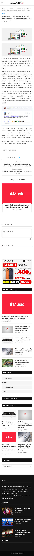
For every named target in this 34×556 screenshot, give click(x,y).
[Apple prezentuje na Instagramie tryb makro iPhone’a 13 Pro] (7, 363)
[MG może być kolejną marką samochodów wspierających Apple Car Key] (7, 351)
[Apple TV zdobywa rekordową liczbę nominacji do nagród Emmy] (7, 533)
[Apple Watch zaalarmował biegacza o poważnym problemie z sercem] (7, 329)
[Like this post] (20, 157)
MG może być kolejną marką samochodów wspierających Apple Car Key (23, 351)
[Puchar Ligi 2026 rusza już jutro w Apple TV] (7, 511)
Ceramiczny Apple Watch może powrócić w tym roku (23, 339)
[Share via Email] (27, 157)
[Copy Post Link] (25, 157)
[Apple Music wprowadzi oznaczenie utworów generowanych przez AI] (17, 193)
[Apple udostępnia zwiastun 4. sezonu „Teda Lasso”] (7, 522)
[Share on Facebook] (22, 157)
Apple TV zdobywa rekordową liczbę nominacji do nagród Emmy (23, 532)
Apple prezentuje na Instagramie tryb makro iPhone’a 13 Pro (22, 362)
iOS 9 (4, 150)
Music (11, 9)
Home (3, 9)
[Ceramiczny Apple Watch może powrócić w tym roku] (7, 340)
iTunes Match (12, 150)
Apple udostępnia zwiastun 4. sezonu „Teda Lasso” (23, 520)
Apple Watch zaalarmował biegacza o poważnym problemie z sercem (22, 328)
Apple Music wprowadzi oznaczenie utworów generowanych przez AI (15, 317)
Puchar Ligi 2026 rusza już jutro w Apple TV (23, 509)
